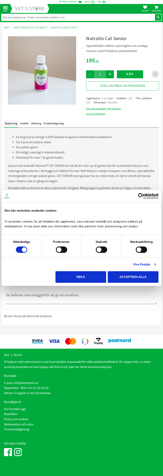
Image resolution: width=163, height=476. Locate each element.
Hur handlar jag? (15, 409)
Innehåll (24, 123)
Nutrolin (112, 102)
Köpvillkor (11, 414)
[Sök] (158, 17)
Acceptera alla (133, 277)
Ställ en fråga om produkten (122, 86)
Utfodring (36, 123)
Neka (81, 277)
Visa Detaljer (142, 264)
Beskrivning (11, 123)
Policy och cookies (16, 419)
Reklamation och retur (19, 424)
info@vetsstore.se (26, 383)
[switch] (61, 249)
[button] (6, 7)
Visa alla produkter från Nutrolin (103, 108)
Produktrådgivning (54, 123)
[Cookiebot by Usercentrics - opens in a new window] (141, 196)
